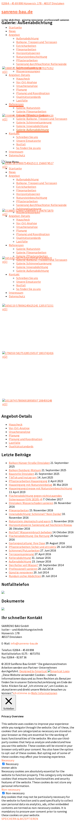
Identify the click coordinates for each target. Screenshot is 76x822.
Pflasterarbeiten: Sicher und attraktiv (32, 547)
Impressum (16, 151)
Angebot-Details (19, 75)
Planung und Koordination (33, 93)
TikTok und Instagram (23, 477)
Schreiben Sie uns (27, 137)
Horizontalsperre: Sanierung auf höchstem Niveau (40, 525)
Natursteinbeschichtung (31, 56)
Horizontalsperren (28, 53)
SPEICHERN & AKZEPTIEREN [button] (19, 819)
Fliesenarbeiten (26, 49)
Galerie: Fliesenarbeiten (31, 111)
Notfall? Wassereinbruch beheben (30, 532)
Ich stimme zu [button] (22, 693)
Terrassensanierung (21, 554)
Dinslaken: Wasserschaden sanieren (31, 503)
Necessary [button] (7, 760)
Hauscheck (23, 78)
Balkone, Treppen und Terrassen (36, 42)
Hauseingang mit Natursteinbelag (30, 485)
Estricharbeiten (26, 45)
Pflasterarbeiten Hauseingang (28, 481)
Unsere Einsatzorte (28, 140)
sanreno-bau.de (17, 11)
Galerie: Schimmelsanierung (34, 122)
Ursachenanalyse (27, 86)
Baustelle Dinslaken (21, 474)
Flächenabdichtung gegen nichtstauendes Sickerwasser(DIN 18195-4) (35, 497)
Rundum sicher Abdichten (25, 576)
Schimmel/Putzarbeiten (24, 550)
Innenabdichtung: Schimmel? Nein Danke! (35, 514)
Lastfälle (22, 100)
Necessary (12, 764)
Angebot (14, 35)
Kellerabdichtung (20, 558)
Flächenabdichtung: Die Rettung (29, 536)
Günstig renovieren (21, 572)
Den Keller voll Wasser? (23, 565)
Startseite (15, 27)
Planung (21, 89)
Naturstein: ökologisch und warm (30, 521)
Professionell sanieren (23, 569)
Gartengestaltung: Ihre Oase (27, 543)
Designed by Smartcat (33, 671)
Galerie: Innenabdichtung (32, 126)
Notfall (21, 144)
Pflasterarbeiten (27, 60)
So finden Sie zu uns (28, 148)
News (12, 31)
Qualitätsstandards (28, 97)
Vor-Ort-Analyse (26, 82)
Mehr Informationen (44, 693)
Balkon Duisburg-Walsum (25, 470)
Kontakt (14, 133)
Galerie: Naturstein (28, 108)
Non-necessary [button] (10, 789)
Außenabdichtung (27, 38)
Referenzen (16, 104)
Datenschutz (17, 155)
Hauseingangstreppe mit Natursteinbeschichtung (40, 488)
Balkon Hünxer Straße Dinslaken (29, 463)
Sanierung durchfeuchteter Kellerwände (41, 64)
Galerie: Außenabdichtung (32, 129)
